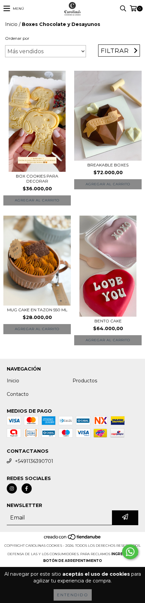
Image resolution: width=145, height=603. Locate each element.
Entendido (72, 594)
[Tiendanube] (72, 539)
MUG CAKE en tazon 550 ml (37, 309)
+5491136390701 (34, 461)
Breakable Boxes (107, 164)
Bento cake (108, 320)
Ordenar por (17, 38)
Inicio (11, 24)
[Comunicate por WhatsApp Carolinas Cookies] (130, 551)
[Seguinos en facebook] (27, 488)
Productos (84, 381)
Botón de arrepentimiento (72, 561)
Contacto (18, 394)
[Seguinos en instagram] (12, 488)
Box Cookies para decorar (37, 178)
